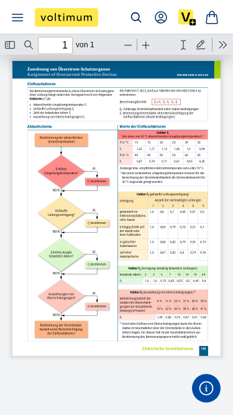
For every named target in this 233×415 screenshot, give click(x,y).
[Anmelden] (161, 17)
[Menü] (17, 17)
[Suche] (136, 17)
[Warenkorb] (212, 17)
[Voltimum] (66, 17)
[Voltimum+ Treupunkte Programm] (187, 17)
